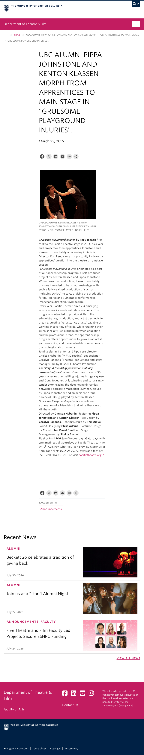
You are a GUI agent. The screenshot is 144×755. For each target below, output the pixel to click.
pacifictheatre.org (90, 454)
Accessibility (71, 748)
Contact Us (70, 705)
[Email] (62, 157)
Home (6, 34)
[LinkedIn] (55, 157)
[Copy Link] (69, 157)
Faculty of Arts (14, 709)
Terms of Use (39, 748)
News (17, 34)
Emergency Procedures (16, 748)
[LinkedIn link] (75, 694)
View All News (128, 658)
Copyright (55, 748)
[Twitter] (49, 157)
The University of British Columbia (62, 8)
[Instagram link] (93, 694)
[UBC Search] (136, 5)
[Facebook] (42, 157)
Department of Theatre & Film (25, 24)
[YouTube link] (84, 694)
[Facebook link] (66, 694)
